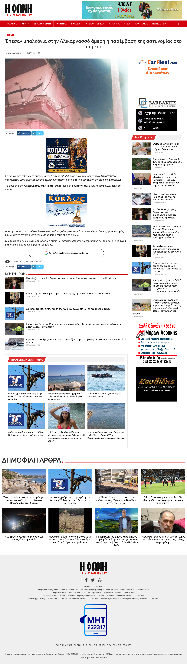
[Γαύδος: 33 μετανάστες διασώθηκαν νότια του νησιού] (106, 378)
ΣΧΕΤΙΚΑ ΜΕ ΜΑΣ (64, 645)
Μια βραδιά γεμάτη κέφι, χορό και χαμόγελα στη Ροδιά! (24, 538)
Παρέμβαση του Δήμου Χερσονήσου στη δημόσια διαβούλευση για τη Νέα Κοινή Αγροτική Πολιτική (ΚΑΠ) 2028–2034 (117, 541)
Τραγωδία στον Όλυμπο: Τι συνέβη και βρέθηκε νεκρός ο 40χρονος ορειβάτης (167, 162)
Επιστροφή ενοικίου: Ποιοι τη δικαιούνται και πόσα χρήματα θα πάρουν (166, 147)
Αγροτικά (114, 23)
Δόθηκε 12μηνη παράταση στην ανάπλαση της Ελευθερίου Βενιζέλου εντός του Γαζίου (116, 500)
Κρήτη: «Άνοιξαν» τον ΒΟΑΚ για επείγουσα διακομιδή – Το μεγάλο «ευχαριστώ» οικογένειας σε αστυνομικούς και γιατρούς (167, 285)
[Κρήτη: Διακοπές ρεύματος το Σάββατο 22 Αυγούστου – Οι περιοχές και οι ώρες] (26, 416)
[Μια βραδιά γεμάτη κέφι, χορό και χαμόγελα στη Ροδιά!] (24, 520)
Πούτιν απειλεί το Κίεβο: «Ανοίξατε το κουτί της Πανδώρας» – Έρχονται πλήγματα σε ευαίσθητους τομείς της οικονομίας (166, 180)
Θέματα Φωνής (42, 23)
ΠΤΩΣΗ (38, 261)
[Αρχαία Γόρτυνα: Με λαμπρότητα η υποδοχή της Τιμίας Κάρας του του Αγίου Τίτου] (14, 298)
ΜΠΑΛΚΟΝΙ (29, 261)
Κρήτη (25, 23)
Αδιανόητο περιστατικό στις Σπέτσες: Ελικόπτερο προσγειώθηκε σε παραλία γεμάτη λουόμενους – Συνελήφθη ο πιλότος (167, 232)
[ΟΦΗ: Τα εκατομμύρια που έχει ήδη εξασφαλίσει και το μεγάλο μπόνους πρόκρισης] (163, 481)
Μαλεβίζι (12, 23)
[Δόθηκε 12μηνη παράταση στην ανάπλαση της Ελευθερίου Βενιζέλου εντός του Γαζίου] (116, 481)
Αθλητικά (61, 23)
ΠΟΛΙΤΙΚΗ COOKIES (122, 645)
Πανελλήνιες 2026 (94, 23)
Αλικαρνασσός (17, 261)
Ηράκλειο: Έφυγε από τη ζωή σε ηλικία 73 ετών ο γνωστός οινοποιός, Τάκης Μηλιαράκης (163, 539)
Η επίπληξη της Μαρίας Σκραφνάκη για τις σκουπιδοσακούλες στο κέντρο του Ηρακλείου (71, 278)
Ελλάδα (75, 23)
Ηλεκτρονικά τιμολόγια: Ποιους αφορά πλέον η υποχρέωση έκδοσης (164, 197)
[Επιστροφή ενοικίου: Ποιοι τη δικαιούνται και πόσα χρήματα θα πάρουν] (141, 148)
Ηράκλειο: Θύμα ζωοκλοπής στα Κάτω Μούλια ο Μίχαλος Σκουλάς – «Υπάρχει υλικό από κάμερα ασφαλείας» (70, 539)
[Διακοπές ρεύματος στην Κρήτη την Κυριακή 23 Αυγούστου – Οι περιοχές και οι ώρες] (14, 313)
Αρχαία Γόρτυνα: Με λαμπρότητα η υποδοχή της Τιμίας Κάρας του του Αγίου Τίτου (68, 293)
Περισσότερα (159, 23)
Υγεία (127, 23)
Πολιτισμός (141, 23)
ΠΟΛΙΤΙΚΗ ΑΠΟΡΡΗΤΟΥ (100, 645)
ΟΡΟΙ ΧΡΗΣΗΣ (80, 645)
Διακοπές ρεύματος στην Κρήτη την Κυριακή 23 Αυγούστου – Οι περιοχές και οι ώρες (68, 309)
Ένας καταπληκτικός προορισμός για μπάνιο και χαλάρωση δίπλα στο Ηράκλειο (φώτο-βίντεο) (23, 500)
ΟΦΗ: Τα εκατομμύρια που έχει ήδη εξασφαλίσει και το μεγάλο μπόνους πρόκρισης (163, 500)
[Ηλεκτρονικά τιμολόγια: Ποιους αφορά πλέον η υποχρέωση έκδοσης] (141, 199)
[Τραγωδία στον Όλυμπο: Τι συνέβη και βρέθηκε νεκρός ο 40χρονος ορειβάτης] (141, 164)
